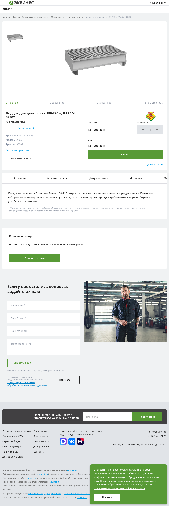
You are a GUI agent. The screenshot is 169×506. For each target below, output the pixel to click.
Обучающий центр (13, 446)
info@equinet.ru (157, 431)
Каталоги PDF (41, 441)
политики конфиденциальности (44, 493)
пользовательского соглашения (80, 493)
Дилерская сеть (42, 446)
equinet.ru (72, 470)
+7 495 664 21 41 (157, 2)
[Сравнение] (145, 9)
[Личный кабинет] (157, 9)
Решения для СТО (12, 436)
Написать (64, 379)
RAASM (18, 135)
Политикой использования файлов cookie (119, 488)
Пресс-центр (40, 436)
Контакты (38, 451)
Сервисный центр (12, 441)
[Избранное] (151, 9)
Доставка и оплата (13, 456)
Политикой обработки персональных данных (122, 484)
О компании (40, 431)
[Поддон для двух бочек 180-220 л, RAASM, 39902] (97, 59)
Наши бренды (10, 451)
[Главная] (21, 2)
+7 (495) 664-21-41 (156, 435)
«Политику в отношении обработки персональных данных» (27, 384)
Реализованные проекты (16, 431)
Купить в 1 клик (154, 164)
